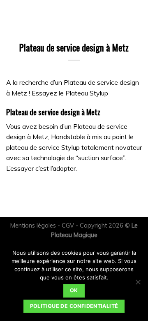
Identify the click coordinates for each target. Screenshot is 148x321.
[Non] (138, 284)
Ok (74, 290)
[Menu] (11, 14)
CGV (68, 225)
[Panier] (26, 14)
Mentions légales (33, 225)
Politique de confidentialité (74, 306)
